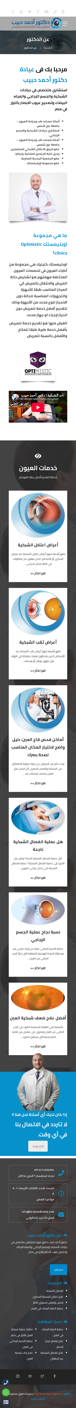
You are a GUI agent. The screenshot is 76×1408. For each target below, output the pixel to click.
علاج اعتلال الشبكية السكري (48, 1296)
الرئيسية (48, 47)
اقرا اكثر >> (38, 573)
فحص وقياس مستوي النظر (48, 1302)
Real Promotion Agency (47, 1393)
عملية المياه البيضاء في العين (47, 1308)
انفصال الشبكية (54, 1290)
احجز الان (58, 1269)
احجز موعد (38, 1146)
